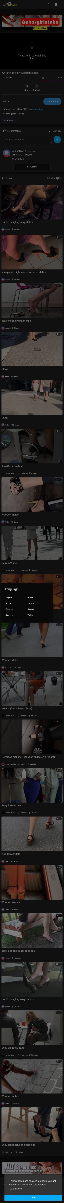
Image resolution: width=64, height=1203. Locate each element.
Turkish (31, 615)
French (31, 603)
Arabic (30, 597)
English (9, 597)
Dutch (8, 603)
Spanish (9, 615)
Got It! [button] (33, 1197)
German (9, 609)
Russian (31, 609)
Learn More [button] (16, 1188)
